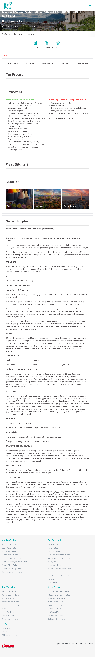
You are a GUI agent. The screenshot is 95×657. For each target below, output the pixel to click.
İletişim (4, 632)
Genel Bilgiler (82, 63)
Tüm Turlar (18, 34)
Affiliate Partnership (9, 635)
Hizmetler (30, 63)
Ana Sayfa (6, 34)
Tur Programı (12, 63)
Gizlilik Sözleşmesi (85, 644)
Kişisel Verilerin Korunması (66, 644)
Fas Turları (31, 34)
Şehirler (65, 63)
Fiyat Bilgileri (48, 63)
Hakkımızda (6, 628)
